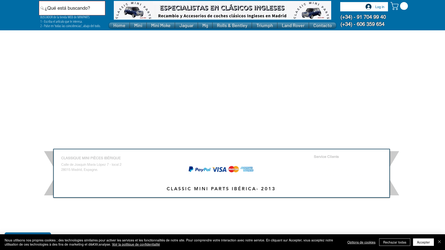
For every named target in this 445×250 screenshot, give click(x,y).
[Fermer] (439, 242)
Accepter (423, 242)
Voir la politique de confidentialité (136, 244)
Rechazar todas (394, 242)
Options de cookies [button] (361, 242)
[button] (400, 6)
